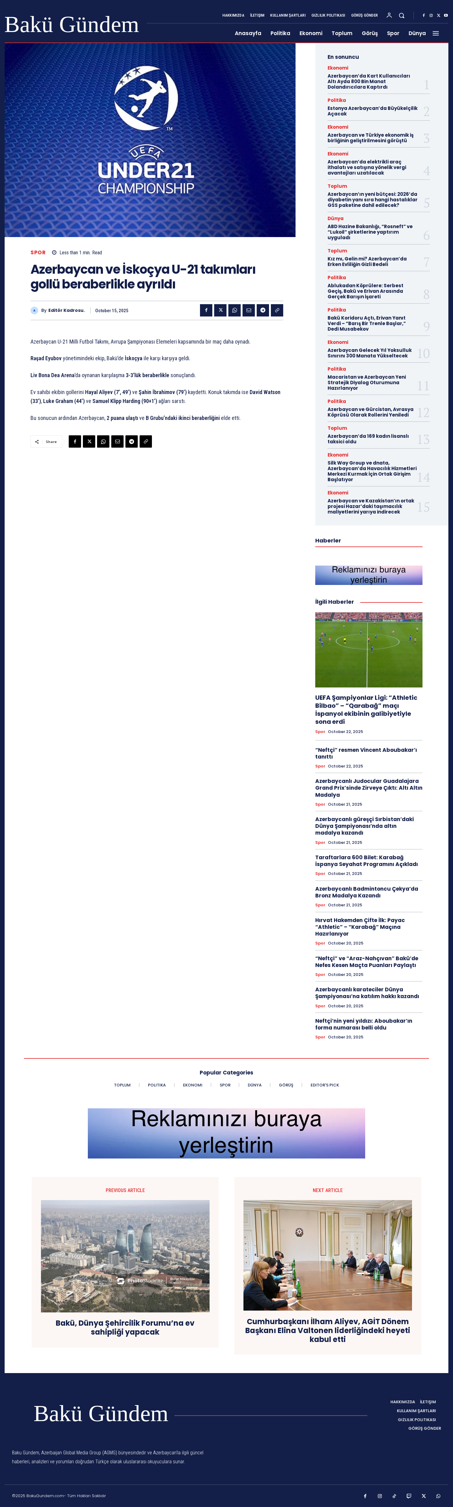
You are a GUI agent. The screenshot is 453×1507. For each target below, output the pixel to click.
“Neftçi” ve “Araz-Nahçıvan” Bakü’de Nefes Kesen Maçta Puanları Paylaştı (366, 962)
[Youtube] (446, 15)
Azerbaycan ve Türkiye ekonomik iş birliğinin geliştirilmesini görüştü (371, 138)
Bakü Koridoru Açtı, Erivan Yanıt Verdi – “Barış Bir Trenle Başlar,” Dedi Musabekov (367, 323)
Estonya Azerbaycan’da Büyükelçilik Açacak (373, 111)
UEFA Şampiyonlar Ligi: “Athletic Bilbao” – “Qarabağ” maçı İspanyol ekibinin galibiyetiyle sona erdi (366, 709)
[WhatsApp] (234, 310)
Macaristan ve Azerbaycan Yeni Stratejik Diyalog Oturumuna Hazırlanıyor (367, 382)
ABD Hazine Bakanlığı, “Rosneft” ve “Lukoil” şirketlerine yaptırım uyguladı (370, 232)
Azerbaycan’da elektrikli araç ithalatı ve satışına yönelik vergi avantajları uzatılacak (367, 167)
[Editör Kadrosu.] (36, 310)
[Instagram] (431, 15)
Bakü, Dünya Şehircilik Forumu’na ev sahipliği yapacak (125, 1328)
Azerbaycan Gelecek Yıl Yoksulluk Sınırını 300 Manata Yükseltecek (370, 353)
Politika (337, 100)
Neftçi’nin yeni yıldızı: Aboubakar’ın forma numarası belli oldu (363, 1024)
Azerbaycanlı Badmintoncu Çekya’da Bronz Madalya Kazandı (366, 892)
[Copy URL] (277, 310)
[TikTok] (394, 1496)
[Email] (249, 310)
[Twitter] (438, 15)
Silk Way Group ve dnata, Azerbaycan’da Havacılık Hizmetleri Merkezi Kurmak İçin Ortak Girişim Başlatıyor (372, 471)
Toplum (337, 186)
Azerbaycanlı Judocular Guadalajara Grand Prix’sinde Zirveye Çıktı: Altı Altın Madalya (368, 787)
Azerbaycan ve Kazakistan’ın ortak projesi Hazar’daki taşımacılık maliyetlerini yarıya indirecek (371, 506)
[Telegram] (263, 310)
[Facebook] (423, 15)
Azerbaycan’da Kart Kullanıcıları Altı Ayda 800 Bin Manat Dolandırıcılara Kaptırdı (369, 81)
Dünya (336, 218)
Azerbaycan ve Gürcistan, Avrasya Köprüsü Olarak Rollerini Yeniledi (371, 412)
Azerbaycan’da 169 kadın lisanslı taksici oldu (368, 439)
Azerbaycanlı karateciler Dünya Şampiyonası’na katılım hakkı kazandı (367, 993)
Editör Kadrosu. (66, 310)
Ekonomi (338, 68)
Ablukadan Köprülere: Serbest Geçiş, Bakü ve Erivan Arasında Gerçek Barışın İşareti (365, 291)
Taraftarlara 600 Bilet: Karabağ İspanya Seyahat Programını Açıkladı (366, 861)
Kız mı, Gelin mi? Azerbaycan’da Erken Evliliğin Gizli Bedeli (367, 262)
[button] (401, 15)
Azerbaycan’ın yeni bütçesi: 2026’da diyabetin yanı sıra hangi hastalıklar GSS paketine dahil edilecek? (373, 199)
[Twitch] (409, 1496)
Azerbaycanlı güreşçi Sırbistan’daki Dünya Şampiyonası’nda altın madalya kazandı (364, 826)
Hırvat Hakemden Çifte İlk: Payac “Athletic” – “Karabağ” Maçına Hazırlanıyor (360, 927)
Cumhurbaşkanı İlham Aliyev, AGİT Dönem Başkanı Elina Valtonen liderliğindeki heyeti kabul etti (327, 1330)
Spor (38, 252)
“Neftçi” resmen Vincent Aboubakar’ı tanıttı (366, 753)
